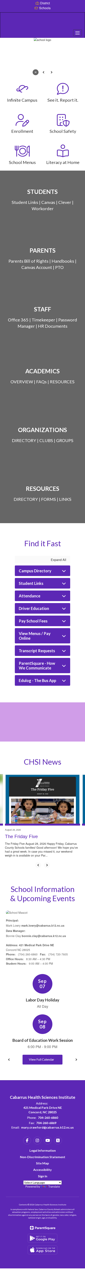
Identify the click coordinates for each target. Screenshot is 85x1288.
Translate (54, 1186)
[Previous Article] (38, 865)
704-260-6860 (48, 1117)
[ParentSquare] (42, 1228)
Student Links (31, 583)
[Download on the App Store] (42, 1249)
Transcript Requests (37, 650)
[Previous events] (9, 1060)
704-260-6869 (46, 1123)
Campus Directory (35, 570)
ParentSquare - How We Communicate (37, 665)
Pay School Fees (33, 621)
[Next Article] (47, 865)
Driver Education (34, 608)
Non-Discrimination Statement (42, 1157)
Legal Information (42, 1150)
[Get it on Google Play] (42, 1238)
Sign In (42, 1176)
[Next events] (76, 1060)
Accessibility (42, 1169)
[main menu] (77, 32)
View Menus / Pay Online (35, 635)
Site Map (42, 1163)
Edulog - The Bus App (37, 680)
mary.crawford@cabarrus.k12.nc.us (47, 1127)
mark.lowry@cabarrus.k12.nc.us (42, 925)
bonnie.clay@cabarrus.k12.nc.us (44, 936)
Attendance (29, 595)
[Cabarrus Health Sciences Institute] (42, 22)
